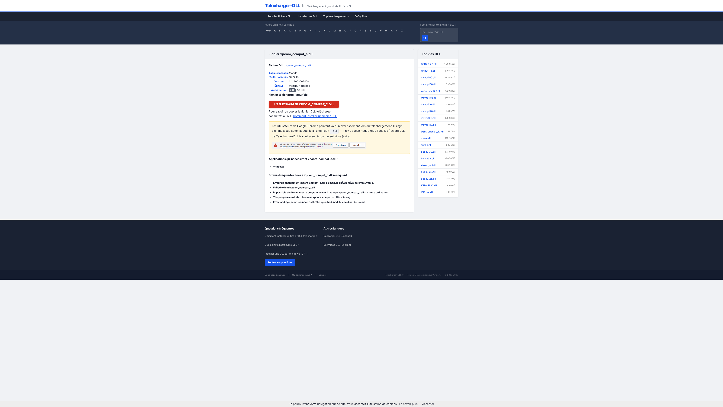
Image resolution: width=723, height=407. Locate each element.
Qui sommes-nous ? (302, 275)
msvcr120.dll (438, 117)
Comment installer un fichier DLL (315, 116)
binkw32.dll (438, 158)
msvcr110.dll (438, 104)
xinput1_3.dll (438, 70)
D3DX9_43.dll (438, 64)
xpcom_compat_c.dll (298, 65)
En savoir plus (408, 404)
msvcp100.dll (438, 84)
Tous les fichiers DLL (280, 16)
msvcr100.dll (438, 77)
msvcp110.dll (438, 124)
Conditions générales (275, 275)
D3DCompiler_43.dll (438, 131)
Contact (322, 275)
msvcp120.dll (438, 111)
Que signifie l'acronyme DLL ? (282, 244)
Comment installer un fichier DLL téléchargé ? (291, 235)
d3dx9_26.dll (438, 178)
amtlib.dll (438, 144)
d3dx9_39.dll (438, 151)
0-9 (268, 30)
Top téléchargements (336, 16)
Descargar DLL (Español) (337, 235)
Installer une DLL (307, 16)
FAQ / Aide (361, 16)
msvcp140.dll (438, 97)
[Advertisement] (479, 84)
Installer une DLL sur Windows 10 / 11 (286, 253)
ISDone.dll (438, 192)
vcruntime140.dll (438, 91)
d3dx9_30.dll (438, 171)
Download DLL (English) (337, 244)
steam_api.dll (438, 165)
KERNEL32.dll (438, 185)
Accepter (428, 404)
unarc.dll (438, 138)
